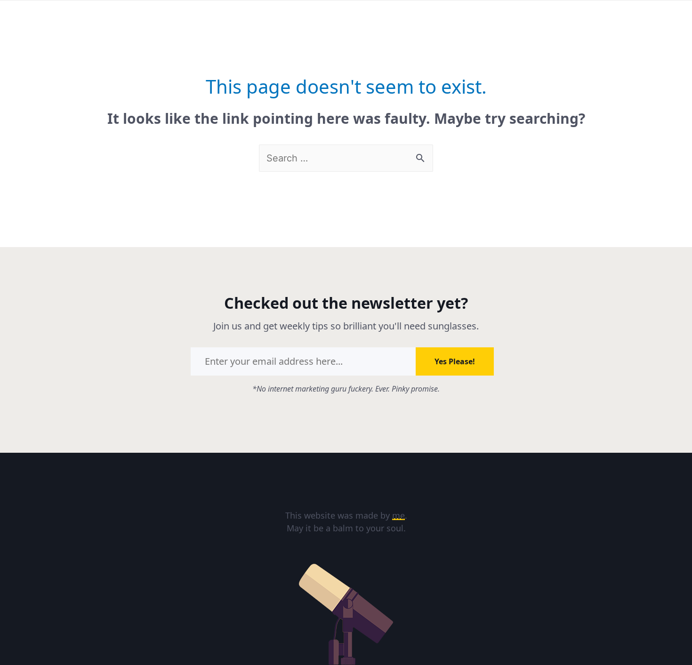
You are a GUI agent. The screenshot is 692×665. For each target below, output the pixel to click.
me (398, 515)
